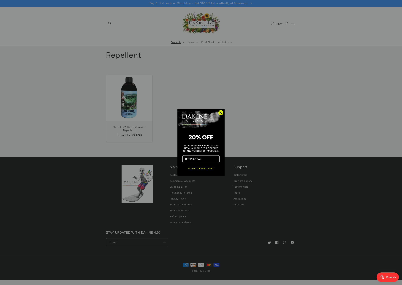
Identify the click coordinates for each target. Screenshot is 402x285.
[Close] (221, 112)
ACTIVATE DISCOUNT (201, 168)
